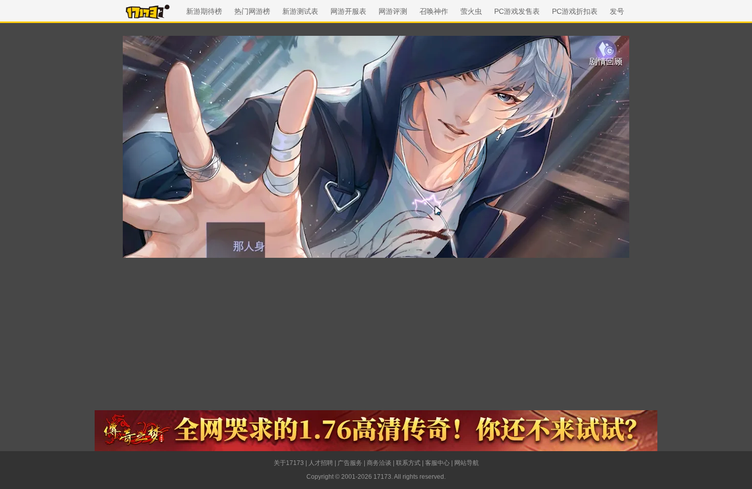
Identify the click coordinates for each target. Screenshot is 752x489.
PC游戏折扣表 (575, 11)
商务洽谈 (379, 462)
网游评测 (393, 11)
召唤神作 (433, 11)
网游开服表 (348, 11)
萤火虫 (471, 11)
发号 (617, 11)
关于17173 (289, 462)
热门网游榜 (252, 11)
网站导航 (466, 462)
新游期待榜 (204, 11)
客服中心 (437, 462)
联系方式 (408, 462)
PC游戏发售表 (517, 11)
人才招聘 (320, 462)
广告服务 (350, 462)
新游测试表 (300, 11)
